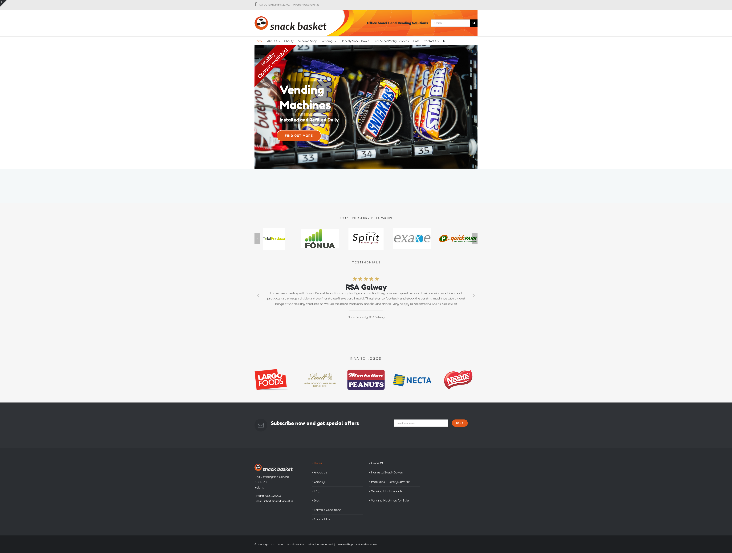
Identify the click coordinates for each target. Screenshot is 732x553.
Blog (317, 500)
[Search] (444, 41)
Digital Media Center (364, 544)
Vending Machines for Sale (390, 500)
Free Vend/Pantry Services (390, 482)
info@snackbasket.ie (306, 4)
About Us (320, 472)
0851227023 (273, 495)
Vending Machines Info (387, 491)
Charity (319, 482)
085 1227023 (283, 4)
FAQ (316, 491)
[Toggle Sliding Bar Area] (3, 3)
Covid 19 (377, 463)
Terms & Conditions (327, 510)
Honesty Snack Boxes (387, 472)
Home (318, 463)
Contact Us (322, 519)
